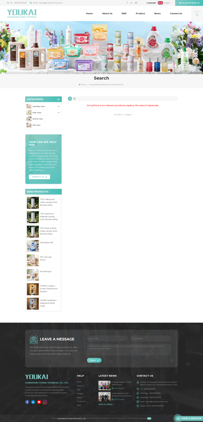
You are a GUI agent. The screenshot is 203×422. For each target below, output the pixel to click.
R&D (124, 13)
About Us (107, 13)
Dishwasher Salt (46, 243)
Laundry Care (39, 106)
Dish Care (37, 112)
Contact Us (176, 13)
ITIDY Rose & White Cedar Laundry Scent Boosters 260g (48, 231)
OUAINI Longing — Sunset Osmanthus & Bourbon (49, 289)
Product (140, 13)
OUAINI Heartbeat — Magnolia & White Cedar (49, 303)
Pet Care (36, 125)
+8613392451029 (155, 397)
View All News (105, 404)
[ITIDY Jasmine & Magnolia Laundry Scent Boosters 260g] (33, 217)
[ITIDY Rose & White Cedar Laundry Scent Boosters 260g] (33, 232)
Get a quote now (187, 3)
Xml (112, 418)
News (157, 13)
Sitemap (106, 418)
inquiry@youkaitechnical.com (51, 3)
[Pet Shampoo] (33, 275)
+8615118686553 (155, 393)
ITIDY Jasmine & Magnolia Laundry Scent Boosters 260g (48, 216)
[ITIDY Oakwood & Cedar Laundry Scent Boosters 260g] (33, 203)
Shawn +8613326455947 (155, 406)
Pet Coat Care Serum (46, 258)
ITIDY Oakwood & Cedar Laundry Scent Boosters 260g (48, 202)
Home (89, 13)
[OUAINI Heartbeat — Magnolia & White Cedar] (33, 304)
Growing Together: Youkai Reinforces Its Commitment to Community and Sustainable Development (122, 383)
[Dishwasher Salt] (33, 246)
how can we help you (43, 143)
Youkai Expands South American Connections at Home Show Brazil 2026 (121, 394)
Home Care (38, 119)
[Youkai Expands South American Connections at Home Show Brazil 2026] (104, 396)
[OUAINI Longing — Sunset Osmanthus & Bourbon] (33, 289)
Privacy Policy (121, 418)
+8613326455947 (20, 3)
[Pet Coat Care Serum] (33, 260)
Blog (79, 405)
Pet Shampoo (46, 271)
